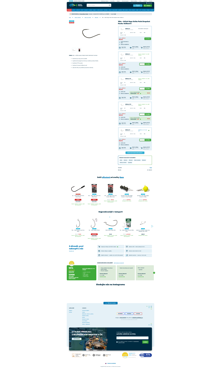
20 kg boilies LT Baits (84, 14)
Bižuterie (106, 10)
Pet (140, 10)
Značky (152, 10)
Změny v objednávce (86, 324)
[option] (74, 50)
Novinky (73, 10)
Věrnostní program (125, 1)
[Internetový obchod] (75, 5)
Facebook (129, 313)
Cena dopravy (84, 320)
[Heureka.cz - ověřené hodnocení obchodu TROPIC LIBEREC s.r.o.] (130, 355)
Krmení (94, 10)
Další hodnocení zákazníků (119, 263)
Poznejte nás (71, 251)
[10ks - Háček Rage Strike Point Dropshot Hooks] (74, 50)
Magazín (118, 1)
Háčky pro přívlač (88, 17)
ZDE (115, 14)
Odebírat (145, 342)
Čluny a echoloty (132, 10)
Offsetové (96, 17)
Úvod (70, 17)
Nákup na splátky (134, 1)
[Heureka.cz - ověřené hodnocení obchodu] (71, 263)
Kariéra (83, 317)
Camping (90, 10)
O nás (140, 1)
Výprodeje (69, 10)
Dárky (137, 10)
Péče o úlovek (125, 10)
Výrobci (83, 312)
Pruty (82, 10)
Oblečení (120, 10)
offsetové (106, 177)
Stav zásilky (112, 1)
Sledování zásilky (85, 315)
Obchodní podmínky (86, 322)
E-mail (118, 337)
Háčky (121, 160)
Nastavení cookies (85, 319)
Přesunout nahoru (111, 303)
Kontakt (150, 1)
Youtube (138, 313)
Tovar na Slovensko (111, 363)
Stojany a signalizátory (113, 10)
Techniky (148, 10)
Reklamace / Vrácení (104, 1)
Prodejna (145, 1)
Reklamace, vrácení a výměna (87, 314)
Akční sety (78, 10)
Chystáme (144, 10)
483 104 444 (123, 317)
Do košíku (147, 38)
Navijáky (86, 10)
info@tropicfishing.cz (137, 317)
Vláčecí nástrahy (100, 10)
